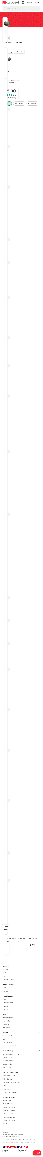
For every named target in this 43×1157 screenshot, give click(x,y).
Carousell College (8, 979)
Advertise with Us (8, 1142)
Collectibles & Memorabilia (11, 1114)
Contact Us (14, 1140)
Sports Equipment (9, 1117)
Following (6, 1024)
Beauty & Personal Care (11, 1046)
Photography (7, 1089)
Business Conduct (30, 1142)
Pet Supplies (7, 1067)
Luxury (5, 1039)
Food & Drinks (7, 1064)
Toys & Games (7, 1100)
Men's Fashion (7, 1042)
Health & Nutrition (9, 1061)
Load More (6, 928)
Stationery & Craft (9, 1110)
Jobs (4, 988)
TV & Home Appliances (10, 1092)
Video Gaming (7, 1079)
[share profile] (10, 38)
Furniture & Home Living (11, 1054)
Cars (4, 999)
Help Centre (6, 1140)
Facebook (6, 969)
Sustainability (27, 1140)
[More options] (13, 38)
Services (5, 991)
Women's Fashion (8, 1036)
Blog (4, 976)
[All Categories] (23, 2)
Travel (5, 1124)
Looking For (6, 1021)
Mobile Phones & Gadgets (11, 1082)
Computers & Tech (9, 1076)
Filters (18, 52)
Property (5, 1006)
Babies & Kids (7, 1057)
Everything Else (8, 1017)
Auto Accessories (8, 1003)
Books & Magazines (9, 1107)
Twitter (5, 973)
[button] (5, 32)
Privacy (21, 1142)
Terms (16, 1142)
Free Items (6, 1027)
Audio (4, 1085)
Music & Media (7, 1104)
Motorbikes (6, 1009)
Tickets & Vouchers (9, 1120)
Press (20, 1140)
